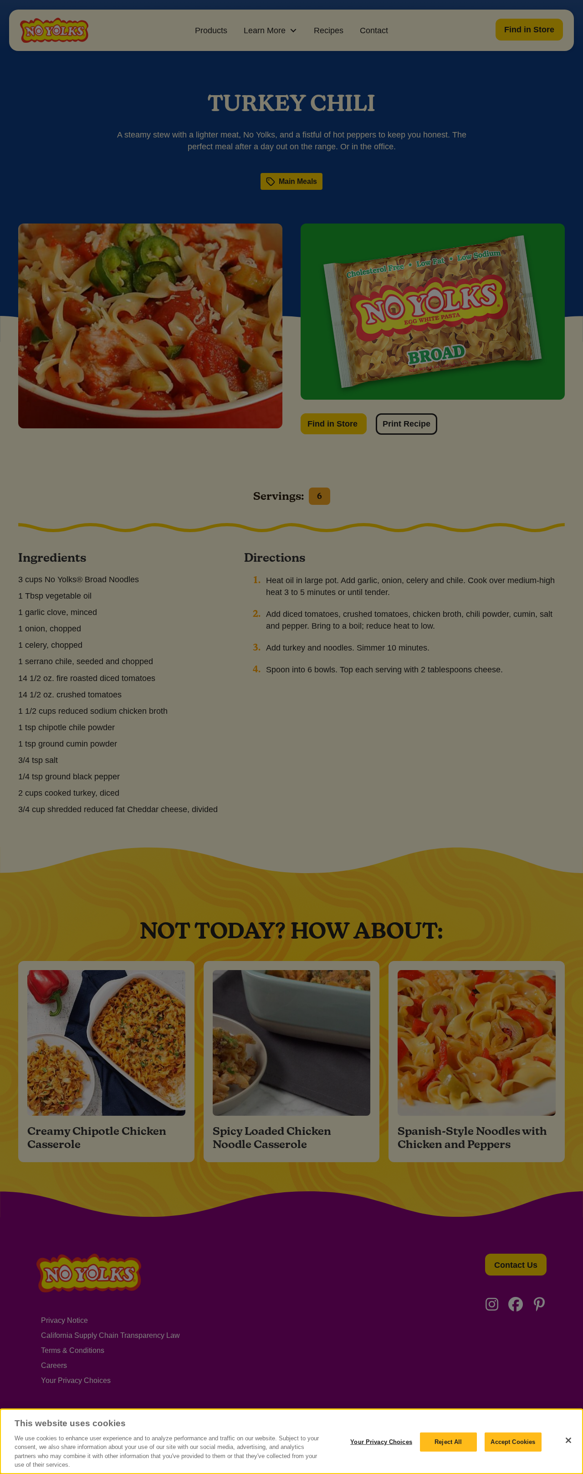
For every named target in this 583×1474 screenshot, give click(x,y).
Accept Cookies (513, 1441)
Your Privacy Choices (381, 1441)
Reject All (448, 1441)
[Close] (568, 1440)
